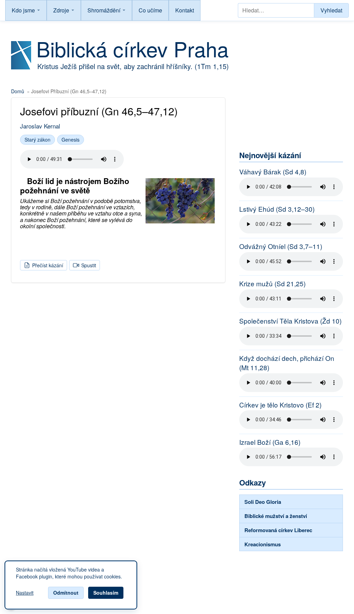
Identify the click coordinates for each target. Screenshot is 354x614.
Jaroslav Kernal (40, 126)
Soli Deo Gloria (262, 502)
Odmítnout (65, 592)
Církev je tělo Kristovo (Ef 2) (280, 404)
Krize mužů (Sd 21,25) (272, 283)
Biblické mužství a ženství (275, 516)
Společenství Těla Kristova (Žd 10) (290, 320)
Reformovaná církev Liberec (278, 530)
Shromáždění (103, 10)
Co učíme (150, 10)
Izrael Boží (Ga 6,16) (269, 442)
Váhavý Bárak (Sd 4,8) (272, 171)
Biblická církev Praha (132, 48)
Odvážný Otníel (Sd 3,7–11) (280, 246)
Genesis (71, 139)
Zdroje (61, 10)
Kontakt (184, 10)
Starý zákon (37, 139)
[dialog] (71, 585)
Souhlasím (105, 592)
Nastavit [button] (25, 593)
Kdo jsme (23, 10)
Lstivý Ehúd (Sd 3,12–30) (277, 208)
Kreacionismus (262, 544)
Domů (17, 91)
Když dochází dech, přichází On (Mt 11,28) (286, 363)
